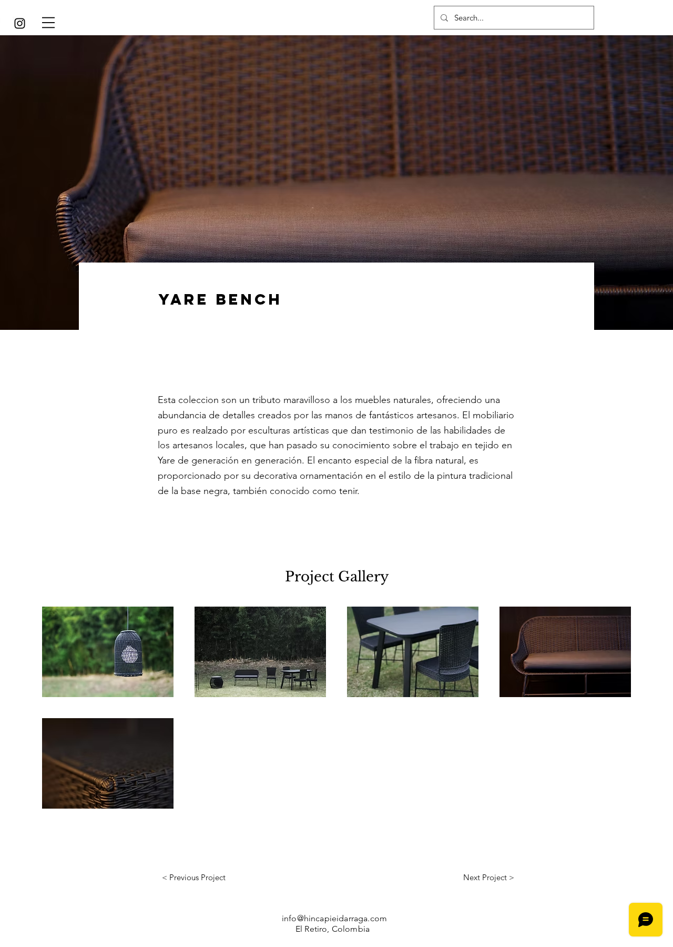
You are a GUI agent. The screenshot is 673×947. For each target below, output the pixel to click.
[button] (48, 22)
